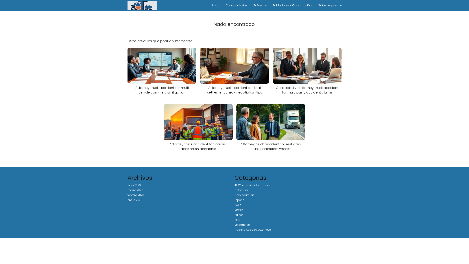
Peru (237, 220)
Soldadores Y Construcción (292, 5)
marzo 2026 (135, 190)
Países (258, 5)
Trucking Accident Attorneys (252, 230)
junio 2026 (134, 185)
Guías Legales (328, 5)
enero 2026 (135, 200)
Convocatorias (236, 5)
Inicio (215, 5)
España (239, 200)
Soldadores (242, 225)
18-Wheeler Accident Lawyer (252, 185)
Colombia (241, 190)
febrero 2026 (136, 195)
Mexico (238, 210)
